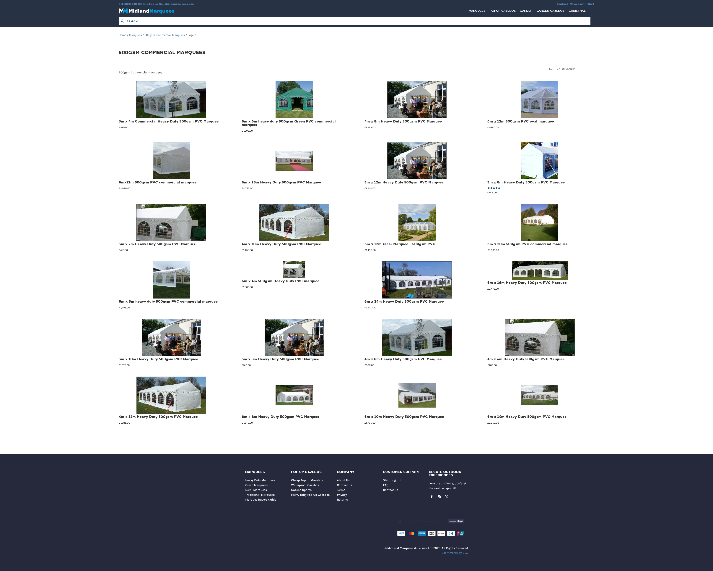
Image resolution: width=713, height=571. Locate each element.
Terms (341, 490)
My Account (578, 4)
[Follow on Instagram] (439, 497)
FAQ (385, 485)
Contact (562, 4)
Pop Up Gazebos (306, 472)
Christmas (577, 11)
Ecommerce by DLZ (455, 552)
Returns (342, 499)
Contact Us (344, 485)
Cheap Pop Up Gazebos (307, 480)
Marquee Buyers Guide (260, 499)
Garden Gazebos (551, 11)
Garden (526, 11)
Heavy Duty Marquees (260, 480)
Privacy (342, 494)
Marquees (477, 11)
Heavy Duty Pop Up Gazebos (310, 494)
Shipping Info (392, 480)
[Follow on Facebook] (432, 497)
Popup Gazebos (503, 11)
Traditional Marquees (260, 494)
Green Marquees (256, 485)
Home (122, 35)
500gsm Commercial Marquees (165, 35)
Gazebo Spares (301, 490)
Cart (591, 4)
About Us (343, 480)
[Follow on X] (447, 497)
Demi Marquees (256, 490)
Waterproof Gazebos (305, 485)
